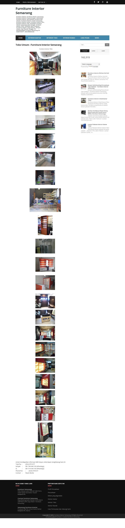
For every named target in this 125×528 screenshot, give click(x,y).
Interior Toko (52, 502)
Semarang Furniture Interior (27, 507)
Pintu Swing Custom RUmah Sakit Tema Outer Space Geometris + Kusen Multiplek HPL (30, 492)
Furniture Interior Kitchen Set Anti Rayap (98, 74)
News (97, 38)
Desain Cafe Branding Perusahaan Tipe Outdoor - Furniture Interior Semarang (98, 86)
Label (103, 51)
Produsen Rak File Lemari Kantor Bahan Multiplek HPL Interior (29, 510)
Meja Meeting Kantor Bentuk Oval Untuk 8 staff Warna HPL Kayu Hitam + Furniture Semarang (30, 501)
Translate (95, 66)
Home (18, 2)
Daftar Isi (41, 2)
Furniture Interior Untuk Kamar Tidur (97, 99)
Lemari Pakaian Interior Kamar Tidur (97, 125)
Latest (93, 51)
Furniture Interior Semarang (30, 10)
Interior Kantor (52, 499)
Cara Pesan (85, 38)
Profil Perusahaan (29, 2)
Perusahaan (51, 492)
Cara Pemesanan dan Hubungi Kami (59, 509)
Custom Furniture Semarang (28, 498)
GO (107, 44)
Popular (85, 51)
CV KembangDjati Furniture (54, 517)
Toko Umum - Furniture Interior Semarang (38, 44)
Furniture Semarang (25, 489)
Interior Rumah (52, 506)
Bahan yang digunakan (55, 496)
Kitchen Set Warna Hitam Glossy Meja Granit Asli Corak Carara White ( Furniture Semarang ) (98, 112)
